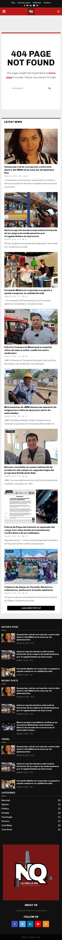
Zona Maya (10, 311)
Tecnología (6, 817)
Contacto (47, 3)
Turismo (5, 821)
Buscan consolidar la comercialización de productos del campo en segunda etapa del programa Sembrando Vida (29, 470)
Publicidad (37, 3)
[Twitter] (22, 924)
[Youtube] (38, 924)
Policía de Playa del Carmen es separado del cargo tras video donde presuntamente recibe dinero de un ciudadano (29, 530)
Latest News (13, 122)
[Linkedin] (30, 924)
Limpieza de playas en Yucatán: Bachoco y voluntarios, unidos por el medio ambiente (28, 588)
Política (9, 254)
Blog (13, 3)
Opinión (5, 804)
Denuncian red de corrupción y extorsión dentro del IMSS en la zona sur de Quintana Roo (29, 169)
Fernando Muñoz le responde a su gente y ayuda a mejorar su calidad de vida (28, 292)
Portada (9, 131)
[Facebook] (15, 924)
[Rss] (46, 924)
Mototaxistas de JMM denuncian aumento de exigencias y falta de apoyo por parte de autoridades (30, 410)
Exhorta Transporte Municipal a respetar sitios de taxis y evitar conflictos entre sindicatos (28, 350)
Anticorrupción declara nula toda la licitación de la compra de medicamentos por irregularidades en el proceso (30, 233)
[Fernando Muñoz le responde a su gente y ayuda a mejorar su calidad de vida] (31, 269)
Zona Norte (6, 829)
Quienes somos (23, 3)
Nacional (9, 194)
